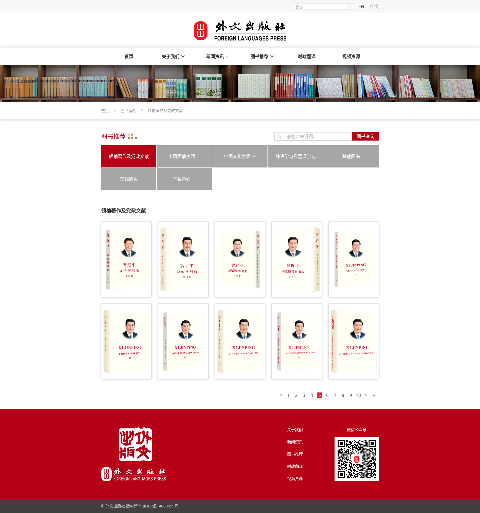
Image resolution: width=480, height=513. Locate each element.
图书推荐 (259, 56)
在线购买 (129, 179)
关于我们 (170, 56)
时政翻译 (307, 56)
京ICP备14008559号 (160, 506)
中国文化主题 (237, 156)
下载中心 (182, 179)
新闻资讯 (215, 56)
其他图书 (351, 156)
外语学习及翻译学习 (296, 156)
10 (358, 395)
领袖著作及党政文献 (129, 156)
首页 (128, 56)
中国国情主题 (181, 156)
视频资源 (351, 56)
